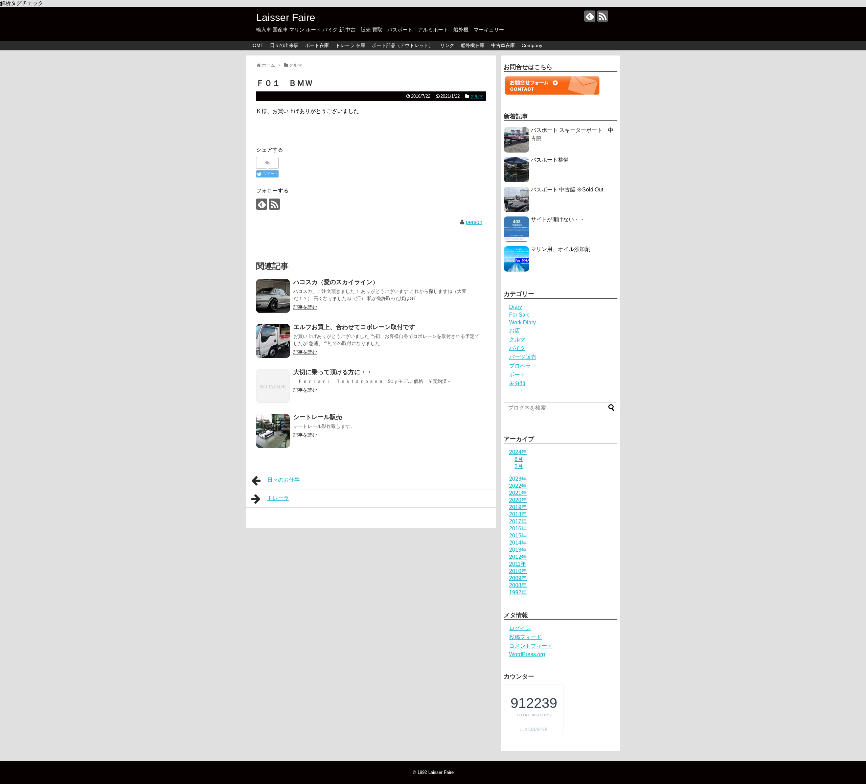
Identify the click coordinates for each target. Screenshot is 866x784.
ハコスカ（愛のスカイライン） (336, 282)
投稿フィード (525, 637)
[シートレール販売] (273, 431)
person (474, 222)
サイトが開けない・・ (558, 219)
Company (532, 45)
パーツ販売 (522, 357)
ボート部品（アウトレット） (402, 45)
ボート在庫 (317, 45)
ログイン (520, 628)
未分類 (517, 383)
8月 (519, 459)
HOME (256, 45)
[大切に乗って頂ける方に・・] (273, 386)
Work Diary (522, 322)
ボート (517, 374)
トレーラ (278, 498)
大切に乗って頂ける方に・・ (332, 372)
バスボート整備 (550, 160)
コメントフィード (530, 646)
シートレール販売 (317, 417)
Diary (515, 307)
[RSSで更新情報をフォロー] (602, 16)
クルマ (476, 96)
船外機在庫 (472, 45)
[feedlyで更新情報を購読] (589, 16)
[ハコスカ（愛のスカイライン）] (273, 296)
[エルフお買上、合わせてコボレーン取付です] (273, 341)
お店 (514, 330)
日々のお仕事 (283, 480)
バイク (517, 348)
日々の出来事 (284, 45)
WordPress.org (527, 654)
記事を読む (305, 307)
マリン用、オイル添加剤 (560, 249)
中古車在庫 (503, 45)
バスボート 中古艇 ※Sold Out (567, 189)
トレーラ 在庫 (350, 45)
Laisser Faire (302, 17)
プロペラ (520, 366)
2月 (519, 466)
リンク (447, 45)
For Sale (519, 315)
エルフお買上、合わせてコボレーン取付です (354, 327)
